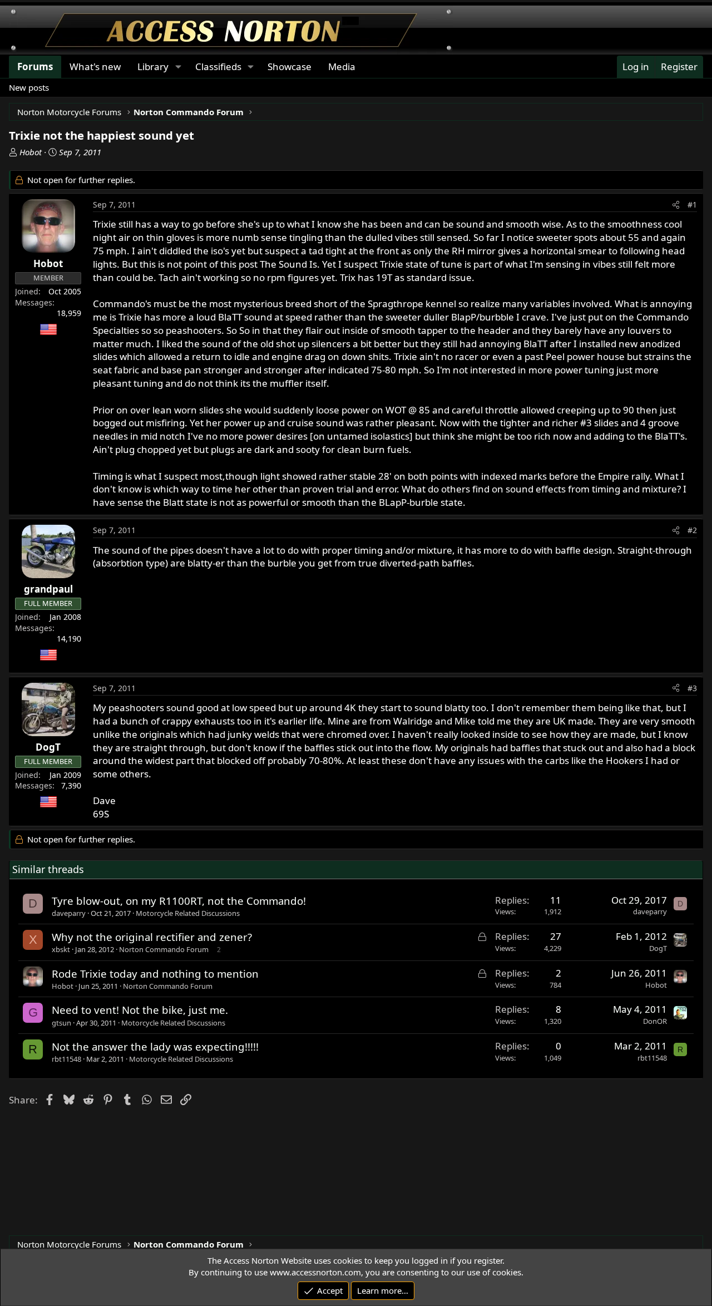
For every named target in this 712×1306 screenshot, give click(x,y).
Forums (35, 66)
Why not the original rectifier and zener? (152, 937)
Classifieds (218, 66)
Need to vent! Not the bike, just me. (140, 1010)
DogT (658, 948)
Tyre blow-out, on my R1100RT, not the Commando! (179, 901)
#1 (692, 204)
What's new (95, 66)
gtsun (61, 1023)
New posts (29, 87)
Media (341, 66)
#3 (692, 688)
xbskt (61, 949)
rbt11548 (66, 1059)
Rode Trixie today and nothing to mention (155, 973)
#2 (692, 530)
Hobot (30, 151)
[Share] (676, 205)
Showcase (290, 66)
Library (153, 66)
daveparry (69, 913)
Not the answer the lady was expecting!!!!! (155, 1046)
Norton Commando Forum (164, 949)
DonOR (655, 1021)
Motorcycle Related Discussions (188, 913)
